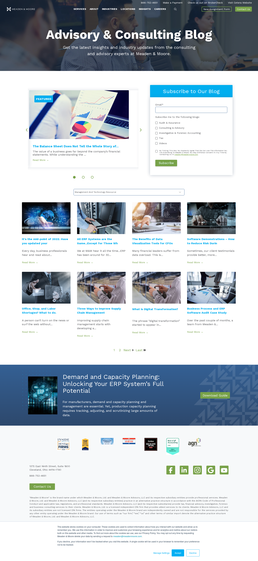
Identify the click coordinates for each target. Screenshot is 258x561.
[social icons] (170, 470)
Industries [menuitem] (109, 9)
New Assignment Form (216, 9)
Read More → (41, 160)
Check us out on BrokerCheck (205, 2)
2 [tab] (83, 177)
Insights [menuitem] (145, 9)
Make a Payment (173, 2)
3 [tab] (92, 177)
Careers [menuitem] (160, 9)
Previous (25, 128)
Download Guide (215, 395)
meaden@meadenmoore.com (127, 536)
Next (142, 128)
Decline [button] (193, 552)
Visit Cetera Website (240, 2)
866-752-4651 (149, 2)
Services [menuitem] (80, 9)
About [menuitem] (94, 9)
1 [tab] (74, 177)
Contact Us (243, 9)
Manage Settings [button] (161, 552)
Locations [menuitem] (128, 9)
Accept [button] (178, 552)
